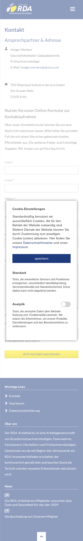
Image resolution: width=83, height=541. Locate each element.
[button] (41, 258)
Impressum (20, 247)
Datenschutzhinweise (38, 242)
